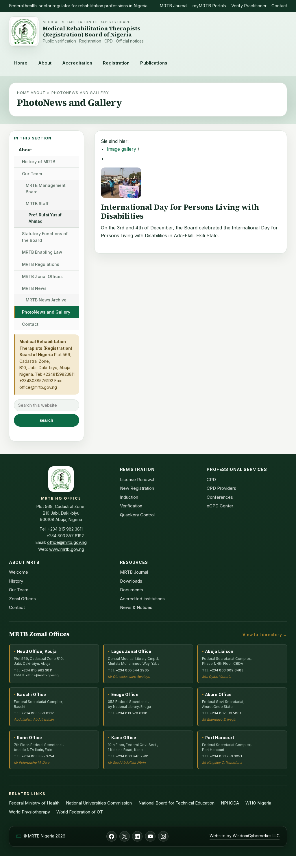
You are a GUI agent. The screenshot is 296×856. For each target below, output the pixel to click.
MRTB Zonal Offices (42, 276)
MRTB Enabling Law (42, 252)
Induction (129, 497)
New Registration (137, 488)
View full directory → (265, 634)
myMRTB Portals (209, 5)
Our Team (32, 173)
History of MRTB (38, 161)
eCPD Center (220, 506)
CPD (211, 479)
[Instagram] (163, 836)
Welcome (18, 572)
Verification (131, 506)
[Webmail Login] (18, 836)
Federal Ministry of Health (34, 803)
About (45, 63)
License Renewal (137, 479)
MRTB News (34, 288)
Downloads (131, 581)
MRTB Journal (173, 5)
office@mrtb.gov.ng (38, 387)
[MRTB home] (24, 31)
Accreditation (77, 63)
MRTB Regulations (40, 264)
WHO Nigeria (258, 803)
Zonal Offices (22, 598)
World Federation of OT (79, 812)
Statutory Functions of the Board (45, 237)
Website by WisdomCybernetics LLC (245, 835)
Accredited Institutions (142, 598)
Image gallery (121, 149)
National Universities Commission (99, 803)
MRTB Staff (37, 203)
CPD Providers (221, 488)
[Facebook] (111, 836)
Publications (153, 63)
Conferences (220, 497)
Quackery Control (137, 515)
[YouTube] (150, 836)
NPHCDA (230, 803)
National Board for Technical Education (176, 803)
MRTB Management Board (46, 188)
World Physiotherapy (29, 812)
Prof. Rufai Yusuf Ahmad (45, 218)
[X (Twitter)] (124, 836)
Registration (116, 63)
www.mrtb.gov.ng (66, 549)
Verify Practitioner (249, 5)
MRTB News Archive (46, 299)
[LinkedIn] (137, 836)
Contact (279, 5)
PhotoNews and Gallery (46, 312)
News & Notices (136, 607)
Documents (131, 589)
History (16, 581)
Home (20, 63)
